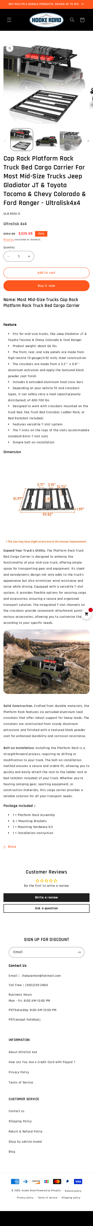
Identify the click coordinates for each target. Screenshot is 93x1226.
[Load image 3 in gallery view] (71, 139)
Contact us (16, 1111)
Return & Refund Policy (26, 1131)
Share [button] (12, 847)
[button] (9, 20)
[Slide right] (88, 141)
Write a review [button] (46, 897)
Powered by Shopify (49, 1190)
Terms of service (48, 1197)
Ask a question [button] (46, 908)
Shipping (8, 239)
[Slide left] (5, 141)
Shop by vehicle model (25, 1142)
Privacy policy (25, 1197)
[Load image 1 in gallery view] (22, 139)
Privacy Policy (19, 1072)
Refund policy (73, 1191)
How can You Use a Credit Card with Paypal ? (42, 1062)
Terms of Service (21, 1082)
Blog (12, 1152)
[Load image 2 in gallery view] (46, 139)
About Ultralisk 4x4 (23, 1052)
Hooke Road (29, 1190)
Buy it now (46, 286)
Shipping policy (71, 1197)
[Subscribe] (79, 952)
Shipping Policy (20, 1121)
